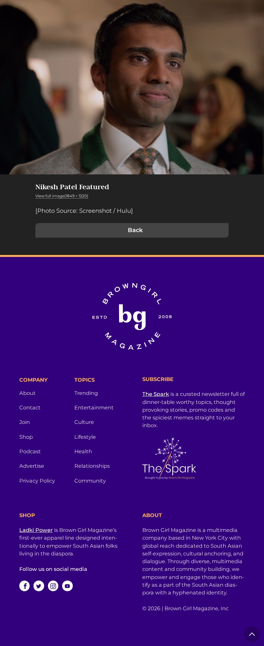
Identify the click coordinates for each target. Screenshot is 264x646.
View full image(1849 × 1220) (61, 195)
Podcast (30, 451)
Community (90, 480)
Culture (84, 422)
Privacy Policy (37, 480)
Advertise (31, 466)
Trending (86, 393)
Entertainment (94, 407)
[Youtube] (67, 586)
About (27, 393)
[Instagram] (53, 586)
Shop (26, 437)
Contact (30, 407)
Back (135, 230)
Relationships (92, 466)
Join (24, 422)
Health (83, 451)
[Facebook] (24, 586)
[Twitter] (38, 586)
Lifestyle (85, 437)
